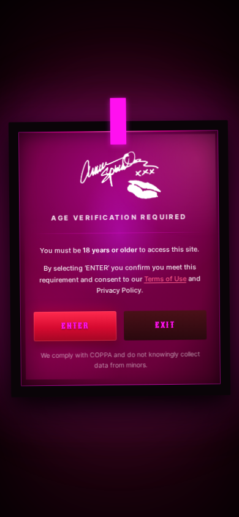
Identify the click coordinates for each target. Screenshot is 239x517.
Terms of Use (165, 278)
